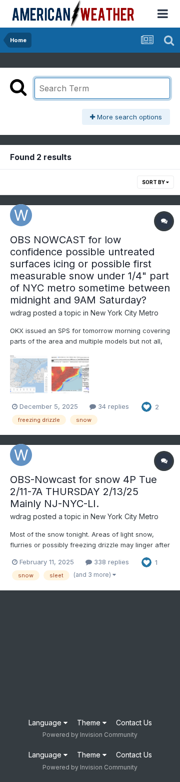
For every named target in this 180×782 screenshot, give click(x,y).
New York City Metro (124, 312)
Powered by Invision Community (90, 734)
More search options (128, 117)
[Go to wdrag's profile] (21, 215)
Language (46, 722)
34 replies (112, 406)
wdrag (20, 312)
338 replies (110, 562)
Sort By (154, 182)
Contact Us (134, 722)
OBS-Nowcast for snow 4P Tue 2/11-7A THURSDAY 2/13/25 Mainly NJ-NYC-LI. (83, 492)
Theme (89, 722)
